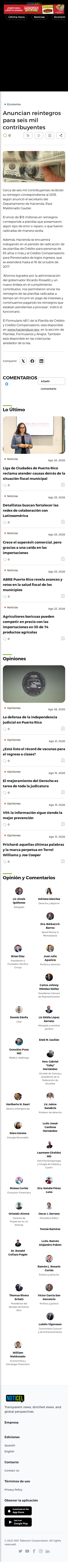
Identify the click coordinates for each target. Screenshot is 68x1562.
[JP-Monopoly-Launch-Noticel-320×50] (34, 9)
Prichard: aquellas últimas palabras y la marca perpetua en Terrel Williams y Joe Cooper (33, 849)
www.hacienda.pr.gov (23, 329)
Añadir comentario (48, 382)
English (9, 1451)
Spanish (10, 1445)
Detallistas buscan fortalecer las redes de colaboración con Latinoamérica (30, 510)
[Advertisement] (34, 57)
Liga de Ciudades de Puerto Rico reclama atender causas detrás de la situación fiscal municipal (34, 473)
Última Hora (16, 17)
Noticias (39, 17)
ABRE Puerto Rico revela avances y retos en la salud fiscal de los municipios (32, 584)
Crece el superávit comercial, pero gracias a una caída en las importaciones (32, 547)
